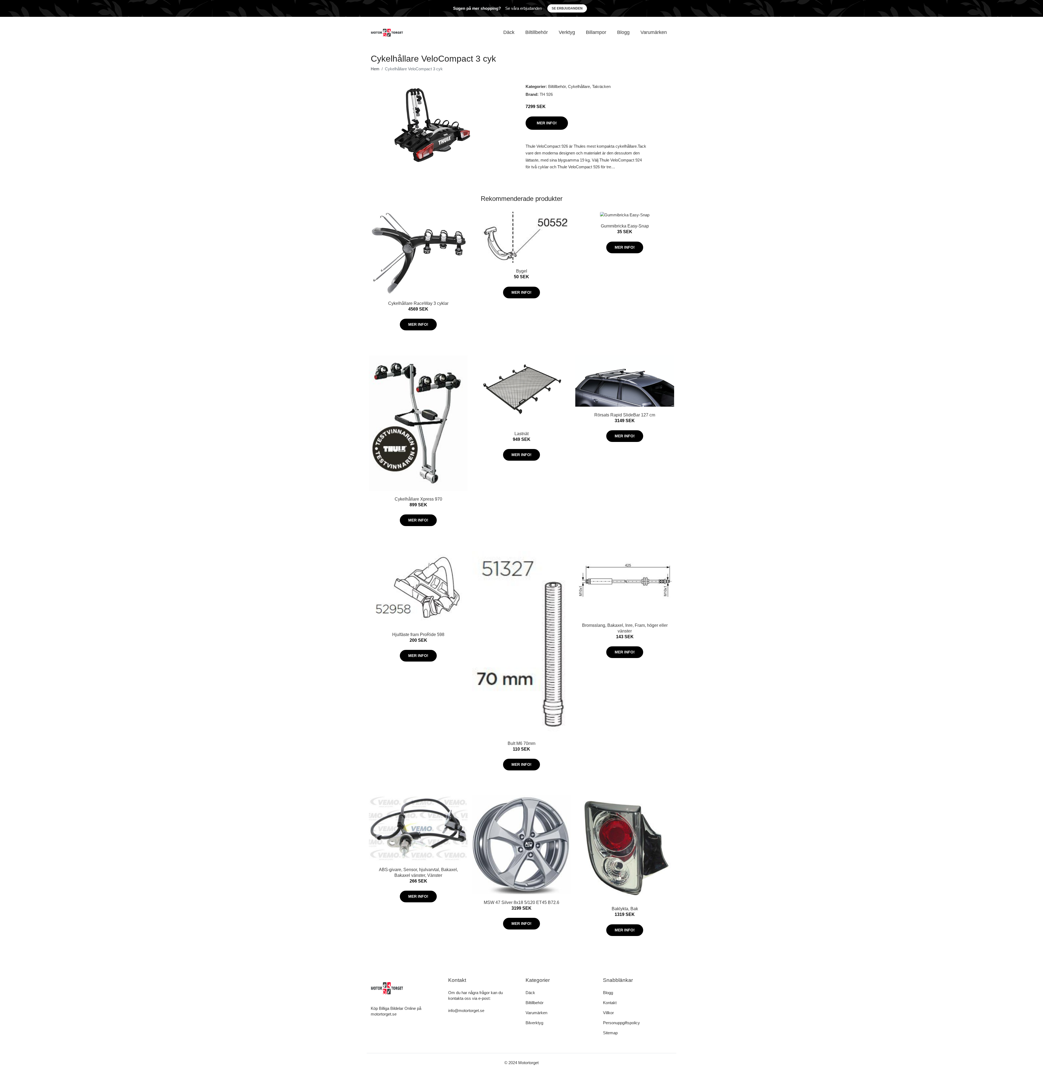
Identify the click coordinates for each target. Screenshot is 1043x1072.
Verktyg (567, 32)
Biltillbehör (536, 32)
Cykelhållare (579, 86)
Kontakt (610, 1002)
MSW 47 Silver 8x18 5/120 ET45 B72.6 (521, 902)
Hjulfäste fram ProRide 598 (418, 634)
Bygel (521, 271)
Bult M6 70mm (521, 743)
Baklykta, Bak (625, 908)
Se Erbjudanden (567, 8)
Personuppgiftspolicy (621, 1022)
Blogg (623, 32)
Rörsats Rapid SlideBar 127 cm (624, 415)
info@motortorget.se (466, 1010)
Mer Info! (547, 123)
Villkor (608, 1012)
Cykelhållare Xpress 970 (418, 499)
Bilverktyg (534, 1022)
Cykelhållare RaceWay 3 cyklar (418, 303)
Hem (375, 69)
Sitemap (610, 1032)
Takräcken (601, 86)
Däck (508, 32)
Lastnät (521, 433)
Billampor (596, 32)
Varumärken (653, 32)
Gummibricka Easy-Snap (625, 226)
